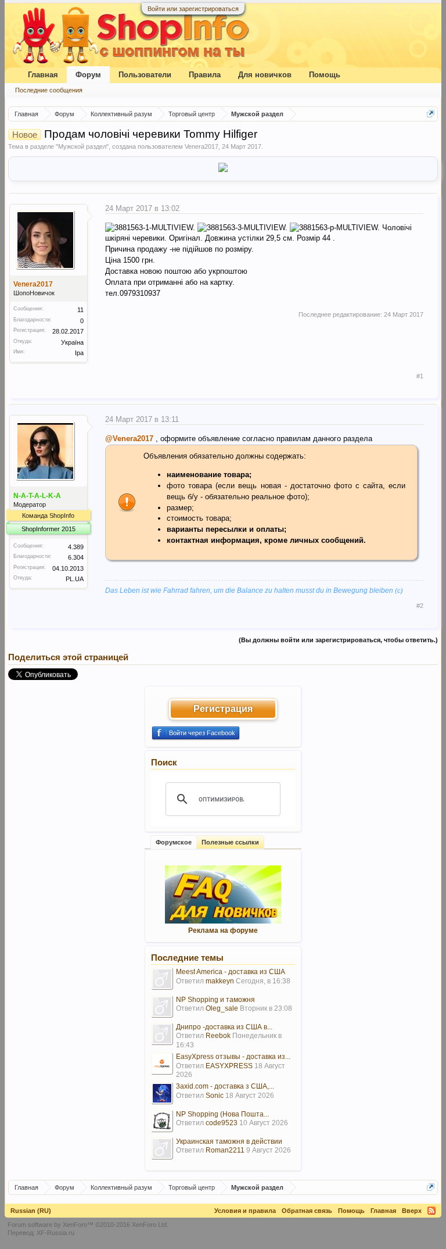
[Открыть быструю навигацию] (430, 113)
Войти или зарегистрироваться (193, 8)
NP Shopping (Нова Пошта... (222, 1114)
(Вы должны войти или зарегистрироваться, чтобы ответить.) (338, 639)
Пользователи (144, 74)
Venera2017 (201, 146)
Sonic (215, 1095)
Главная (43, 74)
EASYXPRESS (229, 1066)
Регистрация (223, 709)
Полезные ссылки (230, 842)
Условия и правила (245, 1210)
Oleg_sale (222, 1008)
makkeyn (220, 981)
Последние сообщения (48, 90)
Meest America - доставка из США (230, 972)
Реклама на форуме (223, 930)
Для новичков (265, 74)
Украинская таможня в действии (229, 1141)
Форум (88, 74)
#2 (419, 605)
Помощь (324, 74)
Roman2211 (225, 1150)
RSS (431, 1211)
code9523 (222, 1123)
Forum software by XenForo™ (88, 1224)
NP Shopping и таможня (215, 1000)
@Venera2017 (129, 438)
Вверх (412, 1210)
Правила (205, 74)
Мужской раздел (82, 146)
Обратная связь (307, 1210)
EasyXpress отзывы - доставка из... (233, 1057)
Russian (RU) (30, 1210)
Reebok (218, 1036)
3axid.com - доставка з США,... (225, 1086)
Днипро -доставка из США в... (224, 1027)
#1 (419, 376)
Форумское (174, 842)
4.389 (76, 546)
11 (80, 309)
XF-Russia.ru (55, 1232)
